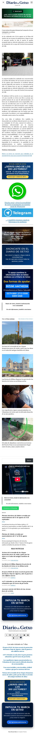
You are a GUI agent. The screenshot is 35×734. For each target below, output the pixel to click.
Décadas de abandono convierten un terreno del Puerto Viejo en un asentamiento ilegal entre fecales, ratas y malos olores (16, 445)
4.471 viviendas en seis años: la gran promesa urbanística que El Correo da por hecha (17, 582)
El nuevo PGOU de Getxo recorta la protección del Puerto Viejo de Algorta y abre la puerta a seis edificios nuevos (17, 574)
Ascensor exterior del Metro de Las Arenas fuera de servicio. (16, 590)
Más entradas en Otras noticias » (25, 318)
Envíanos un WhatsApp (10, 508)
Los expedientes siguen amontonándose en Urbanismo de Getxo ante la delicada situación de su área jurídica (17, 412)
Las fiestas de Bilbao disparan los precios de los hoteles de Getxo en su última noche (17, 380)
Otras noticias (14, 560)
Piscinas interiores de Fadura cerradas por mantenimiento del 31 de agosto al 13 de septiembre (16, 517)
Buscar (29, 460)
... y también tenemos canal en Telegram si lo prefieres (17, 221)
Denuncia (13, 577)
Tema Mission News (12, 731)
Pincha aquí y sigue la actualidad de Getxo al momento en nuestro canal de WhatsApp (17, 204)
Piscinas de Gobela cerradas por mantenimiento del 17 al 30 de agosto (14, 535)
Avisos (3, 521)
